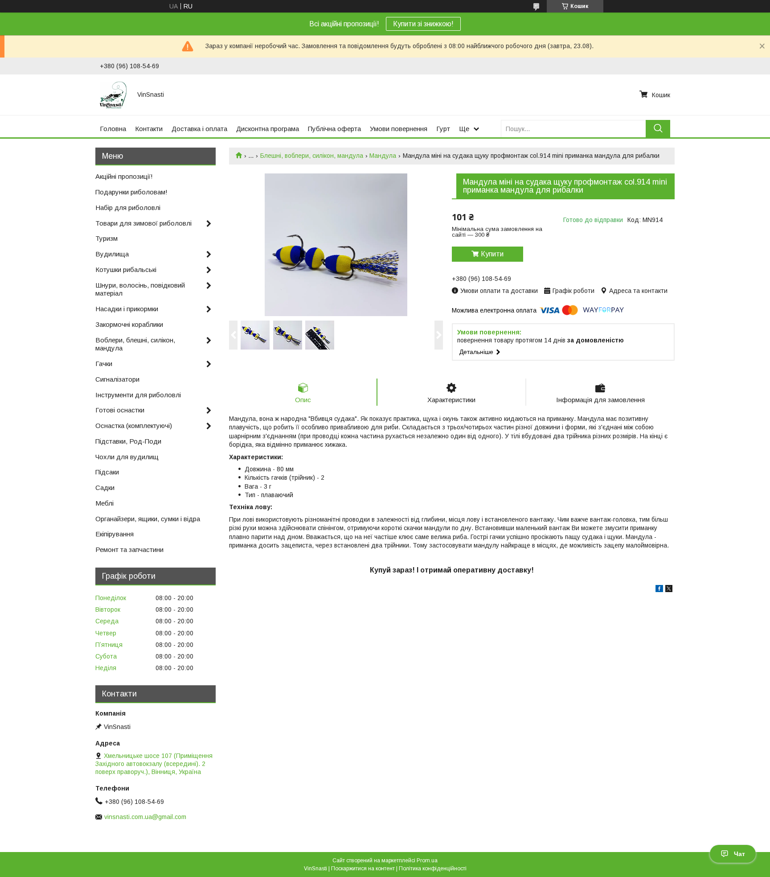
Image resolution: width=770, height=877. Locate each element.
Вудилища (112, 254)
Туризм (106, 238)
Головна (113, 128)
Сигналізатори (117, 379)
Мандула (382, 155)
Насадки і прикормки (126, 309)
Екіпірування (114, 534)
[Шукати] (658, 128)
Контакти (149, 128)
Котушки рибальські (125, 269)
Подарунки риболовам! (131, 192)
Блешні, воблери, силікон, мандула (311, 155)
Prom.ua (427, 860)
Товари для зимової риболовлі (143, 223)
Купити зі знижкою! (423, 24)
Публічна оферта (334, 128)
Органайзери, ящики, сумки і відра (147, 519)
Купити (492, 254)
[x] (668, 589)
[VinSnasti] (113, 94)
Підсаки (107, 472)
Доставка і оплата (199, 128)
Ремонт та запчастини (129, 549)
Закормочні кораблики (129, 324)
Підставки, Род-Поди (128, 441)
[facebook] (659, 589)
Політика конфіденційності (433, 868)
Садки (105, 487)
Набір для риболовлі (127, 207)
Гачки (103, 363)
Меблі (104, 503)
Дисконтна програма (267, 128)
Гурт (443, 128)
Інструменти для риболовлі (138, 395)
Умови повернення (398, 128)
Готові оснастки (119, 410)
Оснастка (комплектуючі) (133, 425)
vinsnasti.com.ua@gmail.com (145, 816)
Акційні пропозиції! (124, 176)
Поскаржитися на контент (363, 868)
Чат (739, 853)
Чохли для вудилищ (127, 457)
